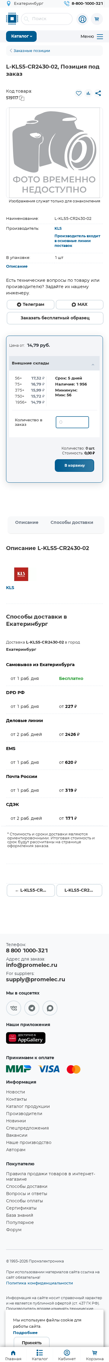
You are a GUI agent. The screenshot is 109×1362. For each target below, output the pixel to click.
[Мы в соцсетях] (13, 1008)
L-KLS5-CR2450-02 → (83, 890)
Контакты (16, 1099)
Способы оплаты (24, 1201)
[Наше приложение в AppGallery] (25, 1039)
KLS (58, 228)
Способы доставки (72, 523)
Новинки (16, 1121)
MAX (83, 305)
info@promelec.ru (31, 965)
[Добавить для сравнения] (88, 93)
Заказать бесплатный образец (55, 318)
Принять (31, 1343)
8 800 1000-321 (27, 951)
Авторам (15, 1150)
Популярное (20, 1223)
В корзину (74, 465)
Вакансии (17, 1135)
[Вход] (82, 19)
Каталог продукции (28, 1107)
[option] (54, 153)
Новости (15, 1092)
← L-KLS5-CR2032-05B (35, 890)
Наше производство (28, 1143)
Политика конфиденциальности (39, 1283)
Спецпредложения (27, 1128)
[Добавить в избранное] (78, 93)
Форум (13, 1230)
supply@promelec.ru (35, 979)
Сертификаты (21, 1208)
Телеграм (33, 305)
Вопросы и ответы (26, 1194)
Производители (24, 1114)
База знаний (19, 1215)
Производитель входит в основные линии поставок (77, 240)
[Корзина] (97, 19)
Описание (17, 267)
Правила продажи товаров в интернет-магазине (50, 1177)
